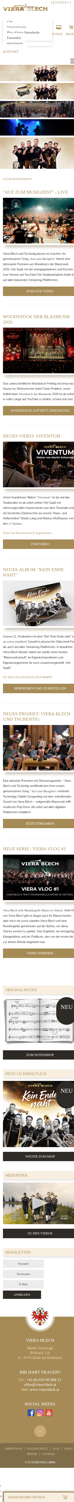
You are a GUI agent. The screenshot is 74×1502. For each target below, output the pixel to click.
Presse (32, 1453)
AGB (56, 1448)
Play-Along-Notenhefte (23, 32)
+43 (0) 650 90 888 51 (43, 1380)
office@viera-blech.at (40, 1384)
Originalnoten (16, 27)
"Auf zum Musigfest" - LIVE (35, 192)
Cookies (48, 1453)
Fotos (57, 34)
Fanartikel (14, 38)
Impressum (13, 1448)
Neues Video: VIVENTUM (31, 436)
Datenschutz (37, 1448)
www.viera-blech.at (44, 1389)
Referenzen (15, 43)
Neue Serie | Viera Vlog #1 (34, 848)
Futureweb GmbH (41, 1462)
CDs (10, 22)
